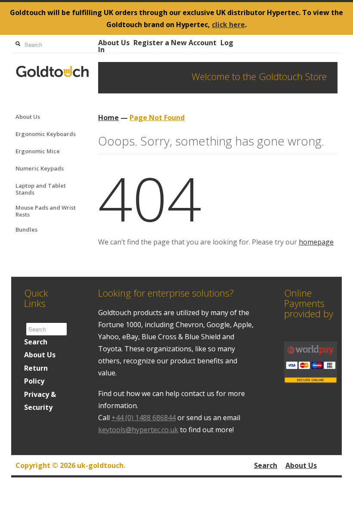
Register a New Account (175, 42)
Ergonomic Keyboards (45, 134)
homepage (316, 242)
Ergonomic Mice (37, 151)
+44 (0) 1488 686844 (143, 417)
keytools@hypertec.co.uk (138, 429)
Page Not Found (157, 117)
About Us (114, 42)
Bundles (26, 229)
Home (108, 117)
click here (228, 24)
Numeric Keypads (39, 168)
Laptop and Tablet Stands (40, 189)
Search (35, 342)
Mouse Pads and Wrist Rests (45, 211)
